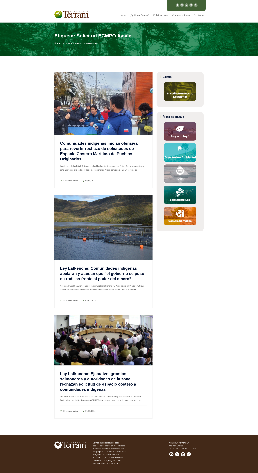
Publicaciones (160, 15)
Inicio (123, 15)
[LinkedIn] (186, 5)
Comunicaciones (181, 15)
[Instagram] (191, 5)
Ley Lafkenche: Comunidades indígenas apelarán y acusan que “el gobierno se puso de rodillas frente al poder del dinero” (102, 273)
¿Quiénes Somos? (139, 15)
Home (57, 43)
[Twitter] (182, 5)
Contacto (199, 15)
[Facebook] (177, 5)
